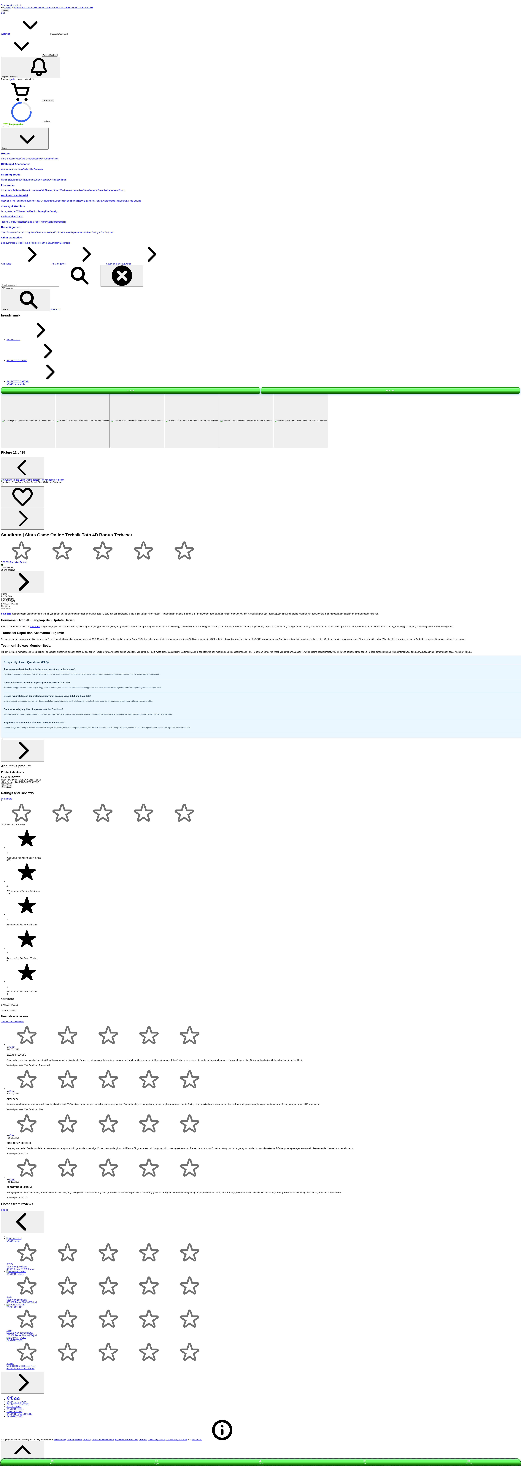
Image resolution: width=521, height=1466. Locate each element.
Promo (52, 1463)
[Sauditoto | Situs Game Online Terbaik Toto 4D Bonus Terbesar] (28, 421)
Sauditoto (6, 614)
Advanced (55, 309)
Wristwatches (22, 211)
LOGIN (130, 391)
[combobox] (30, 285)
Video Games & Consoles (94, 190)
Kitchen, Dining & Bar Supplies (98, 232)
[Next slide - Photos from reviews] (22, 1383)
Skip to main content (11, 5)
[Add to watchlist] (22, 497)
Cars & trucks (26, 159)
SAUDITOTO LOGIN (16, 1402)
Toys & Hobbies (31, 243)
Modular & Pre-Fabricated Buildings (18, 201)
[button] (25, 300)
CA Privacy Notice (156, 1439)
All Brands (6, 264)
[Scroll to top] (22, 1451)
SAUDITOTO (28, 8)
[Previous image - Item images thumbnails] (22, 468)
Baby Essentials (62, 243)
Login (156, 1463)
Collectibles (20, 222)
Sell (3, 13)
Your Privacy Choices (176, 1439)
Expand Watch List (59, 34)
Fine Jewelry (51, 211)
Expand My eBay (49, 55)
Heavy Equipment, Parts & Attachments (96, 201)
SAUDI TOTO (13, 1399)
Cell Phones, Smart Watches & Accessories (61, 190)
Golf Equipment (27, 180)
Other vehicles (51, 159)
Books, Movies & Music (12, 243)
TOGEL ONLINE (60, 8)
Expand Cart (48, 100)
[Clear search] (122, 276)
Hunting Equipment (10, 180)
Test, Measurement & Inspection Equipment (56, 201)
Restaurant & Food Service (128, 201)
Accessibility (60, 1439)
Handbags (18, 169)
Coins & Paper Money (36, 222)
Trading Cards (8, 222)
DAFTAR (390, 391)
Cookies (143, 1439)
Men (11, 169)
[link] (22, 582)
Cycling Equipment (58, 180)
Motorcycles (39, 159)
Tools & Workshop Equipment (50, 232)
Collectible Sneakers (33, 169)
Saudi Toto (35, 626)
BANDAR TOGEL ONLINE (80, 8)
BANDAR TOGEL (43, 8)
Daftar (260, 1463)
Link (364, 1463)
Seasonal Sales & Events (118, 264)
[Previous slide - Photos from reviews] (22, 1222)
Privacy (86, 1439)
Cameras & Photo (115, 190)
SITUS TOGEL (14, 1406)
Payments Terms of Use (126, 1439)
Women (5, 169)
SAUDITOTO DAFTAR (18, 1404)
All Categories (59, 264)
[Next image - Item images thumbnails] (22, 519)
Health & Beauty (46, 243)
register (17, 8)
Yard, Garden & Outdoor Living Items (18, 232)
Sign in (7, 8)
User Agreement (74, 1439)
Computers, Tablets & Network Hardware (20, 190)
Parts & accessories (10, 159)
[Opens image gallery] (2, 485)
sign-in (11, 79)
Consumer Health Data (103, 1439)
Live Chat (469, 1463)
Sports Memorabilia (56, 222)
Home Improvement (74, 232)
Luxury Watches (8, 211)
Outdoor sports (42, 180)
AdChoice (197, 1439)
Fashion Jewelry (37, 211)
